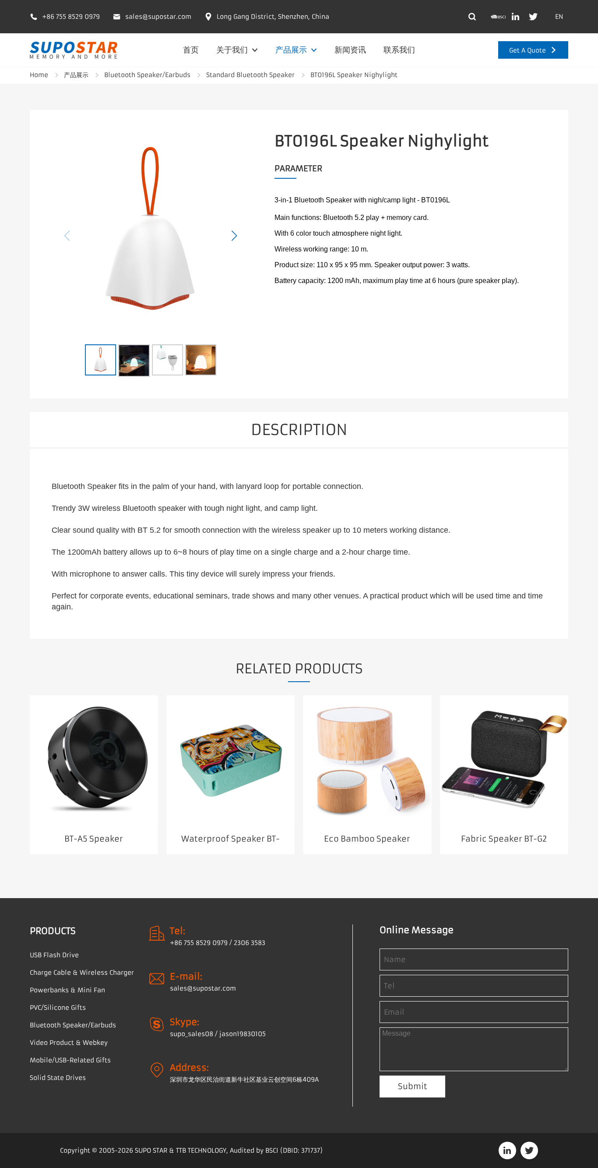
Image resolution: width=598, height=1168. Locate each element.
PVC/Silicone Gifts (58, 1008)
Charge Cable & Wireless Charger (82, 973)
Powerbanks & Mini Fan (67, 990)
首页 (191, 50)
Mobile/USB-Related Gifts (70, 1060)
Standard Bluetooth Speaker (250, 75)
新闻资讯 (350, 50)
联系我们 (399, 50)
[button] (234, 236)
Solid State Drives (58, 1078)
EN (559, 17)
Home (39, 75)
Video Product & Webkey (69, 1043)
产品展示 (292, 50)
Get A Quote (527, 50)
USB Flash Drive (54, 955)
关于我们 (233, 50)
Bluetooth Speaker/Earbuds (147, 75)
